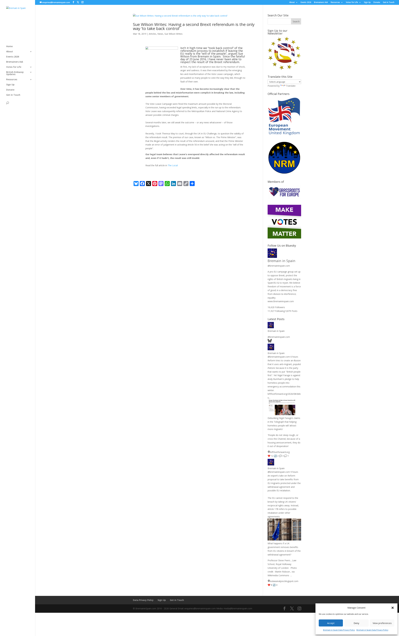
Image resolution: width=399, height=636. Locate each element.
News (160, 33)
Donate (376, 2)
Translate (291, 85)
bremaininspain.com (279, 265)
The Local (173, 165)
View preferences (382, 623)
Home (9, 46)
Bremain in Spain (281, 260)
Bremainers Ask (321, 2)
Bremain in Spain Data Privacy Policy (339, 630)
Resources (335, 2)
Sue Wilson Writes (173, 33)
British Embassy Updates (15, 73)
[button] (392, 607)
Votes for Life (352, 2)
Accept (330, 623)
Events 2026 (306, 2)
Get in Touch (388, 2)
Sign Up (367, 2)
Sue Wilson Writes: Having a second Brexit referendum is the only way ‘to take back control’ (194, 26)
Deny (356, 623)
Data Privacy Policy (143, 600)
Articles (152, 33)
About (292, 2)
